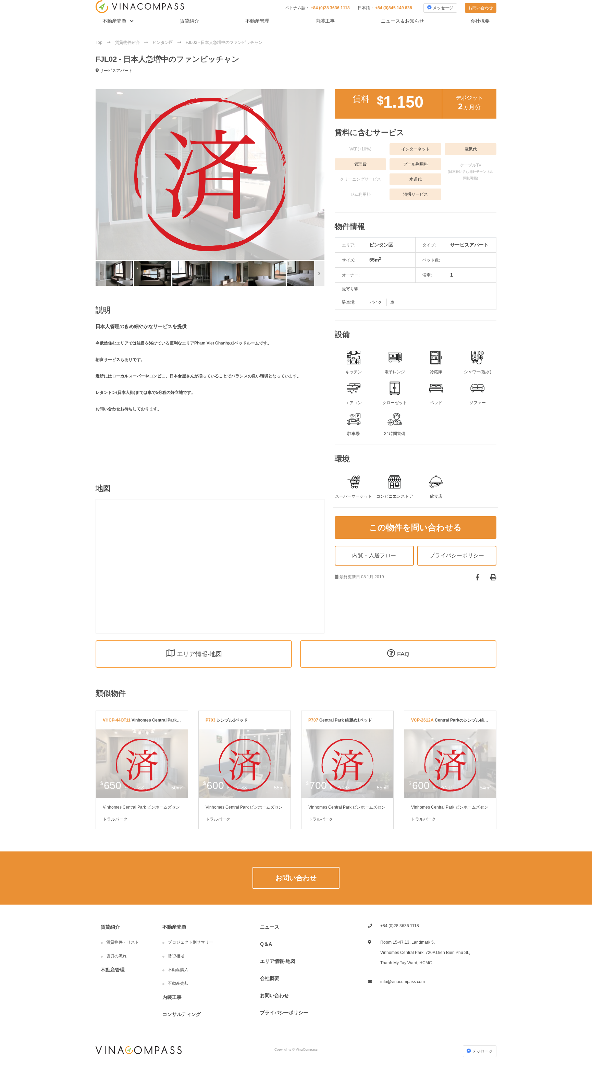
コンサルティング (181, 1014)
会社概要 (480, 21)
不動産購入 (178, 969)
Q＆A (266, 944)
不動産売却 (178, 983)
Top (99, 42)
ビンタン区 (163, 42)
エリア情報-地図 (277, 961)
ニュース (269, 927)
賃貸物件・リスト (122, 942)
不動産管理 (257, 21)
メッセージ (442, 7)
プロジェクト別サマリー (190, 942)
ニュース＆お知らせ (402, 21)
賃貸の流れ (116, 956)
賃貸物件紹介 (128, 42)
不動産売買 (114, 21)
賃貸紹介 (189, 21)
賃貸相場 (176, 956)
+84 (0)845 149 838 (393, 7)
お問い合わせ (480, 7)
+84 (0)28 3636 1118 (330, 7)
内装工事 (325, 21)
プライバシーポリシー (284, 1012)
